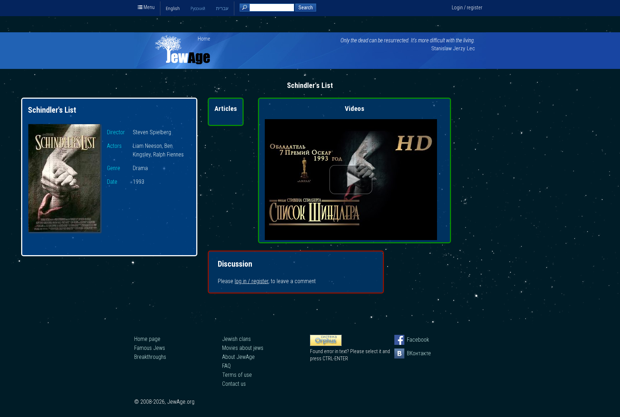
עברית (222, 8)
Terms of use (237, 374)
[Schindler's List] (64, 179)
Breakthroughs (150, 356)
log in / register (251, 281)
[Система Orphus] (326, 344)
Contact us (234, 383)
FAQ (226, 365)
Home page (147, 339)
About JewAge (238, 356)
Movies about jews (242, 348)
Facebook (412, 339)
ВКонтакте (412, 353)
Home (204, 39)
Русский (198, 8)
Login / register (467, 7)
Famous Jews (149, 348)
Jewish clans (236, 339)
